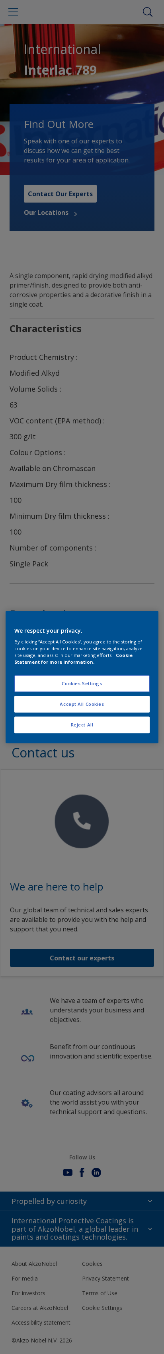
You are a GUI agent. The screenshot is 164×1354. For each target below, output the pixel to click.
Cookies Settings (82, 684)
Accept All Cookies (82, 704)
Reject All (82, 725)
